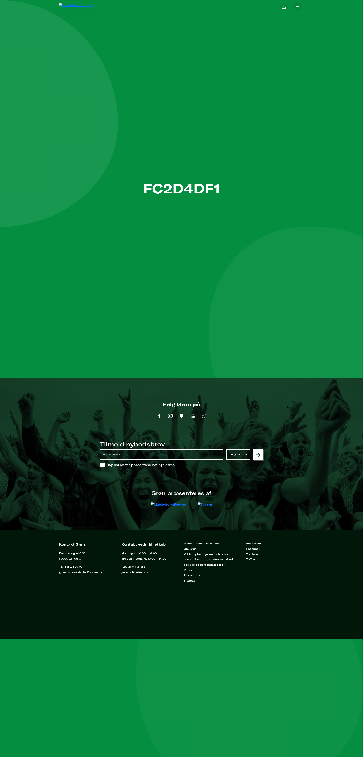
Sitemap (189, 580)
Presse (189, 570)
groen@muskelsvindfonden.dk (80, 572)
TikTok (250, 559)
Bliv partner (192, 575)
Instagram (253, 543)
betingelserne (163, 465)
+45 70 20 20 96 (133, 567)
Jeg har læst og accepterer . (145, 465)
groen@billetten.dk (134, 572)
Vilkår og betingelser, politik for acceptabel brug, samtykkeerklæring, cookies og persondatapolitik (210, 559)
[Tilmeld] (258, 454)
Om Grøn (190, 549)
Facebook (253, 549)
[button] (284, 6)
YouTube (252, 554)
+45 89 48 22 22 (70, 567)
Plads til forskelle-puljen (201, 543)
